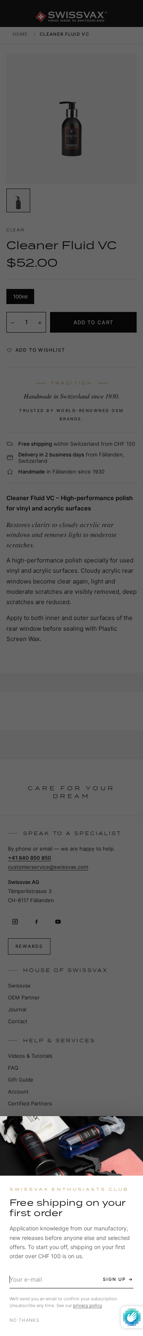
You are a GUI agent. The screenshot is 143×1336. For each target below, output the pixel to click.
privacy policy (87, 1305)
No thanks (24, 1320)
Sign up (114, 1279)
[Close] (129, 1129)
